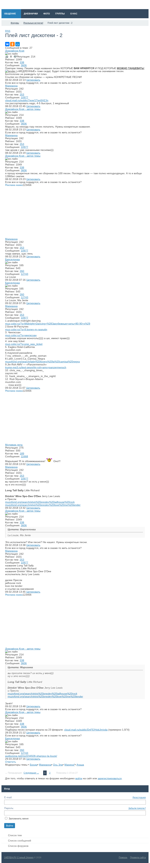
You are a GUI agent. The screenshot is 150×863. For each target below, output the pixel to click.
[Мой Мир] (17, 44)
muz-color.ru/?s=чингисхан (21, 335)
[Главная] (4, 23)
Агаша (80, 764)
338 (22, 62)
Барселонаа (12, 259)
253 (22, 94)
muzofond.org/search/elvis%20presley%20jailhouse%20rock (40, 502)
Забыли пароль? (137, 808)
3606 (24, 65)
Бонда (33, 764)
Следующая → (31, 773)
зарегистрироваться (110, 778)
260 (22, 271)
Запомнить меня (19, 818)
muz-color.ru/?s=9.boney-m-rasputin (26, 329)
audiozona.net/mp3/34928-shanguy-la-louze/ (31, 755)
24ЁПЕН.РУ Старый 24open (18, 857)
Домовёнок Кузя (14, 50)
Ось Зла (58, 764)
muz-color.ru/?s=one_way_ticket (23, 344)
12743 (24, 274)
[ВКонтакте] (7, 44)
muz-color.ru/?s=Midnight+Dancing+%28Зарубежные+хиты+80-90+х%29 (47, 323)
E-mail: (8, 797)
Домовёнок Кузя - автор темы (22, 109)
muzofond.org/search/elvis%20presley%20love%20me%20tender (42, 504)
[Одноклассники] (12, 44)
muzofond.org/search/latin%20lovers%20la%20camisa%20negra (42, 361)
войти (78, 778)
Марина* (69, 764)
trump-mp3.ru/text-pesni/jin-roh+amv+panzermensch (35, 367)
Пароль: (9, 808)
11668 (24, 456)
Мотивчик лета (13, 444)
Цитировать (33, 79)
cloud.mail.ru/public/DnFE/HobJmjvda (86, 729)
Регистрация (139, 797)
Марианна (11, 85)
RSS (7, 31)
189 (22, 453)
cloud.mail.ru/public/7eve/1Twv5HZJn (26, 100)
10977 (24, 97)
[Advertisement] (75, 212)
